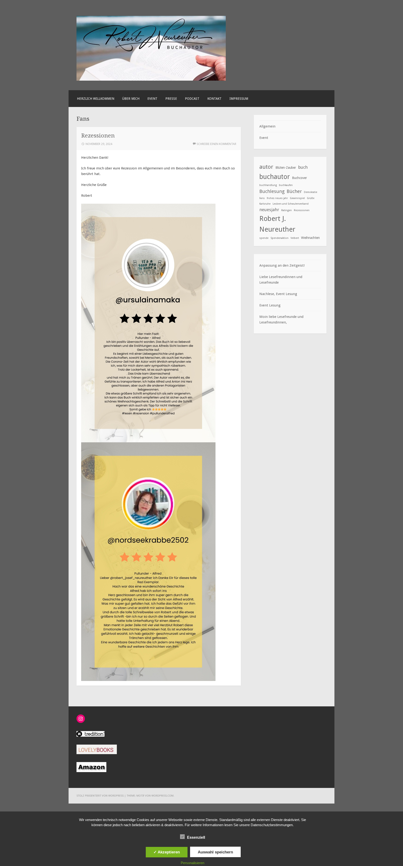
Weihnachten (310, 238)
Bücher (294, 191)
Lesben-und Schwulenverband (291, 203)
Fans (262, 198)
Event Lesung (270, 305)
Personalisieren (192, 863)
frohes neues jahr (277, 198)
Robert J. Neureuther (277, 224)
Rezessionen (98, 135)
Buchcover (299, 178)
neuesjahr (269, 209)
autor (266, 166)
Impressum (238, 98)
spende (263, 238)
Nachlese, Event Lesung (278, 294)
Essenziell (196, 837)
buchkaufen (286, 185)
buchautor (274, 177)
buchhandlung (268, 185)
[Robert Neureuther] (151, 79)
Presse (171, 98)
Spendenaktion (279, 238)
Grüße (310, 198)
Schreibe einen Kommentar (216, 144)
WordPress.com (162, 795)
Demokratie (310, 192)
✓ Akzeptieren (166, 852)
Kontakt (214, 98)
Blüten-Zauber (285, 167)
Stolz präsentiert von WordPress (100, 795)
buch (303, 167)
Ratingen (286, 210)
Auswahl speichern (215, 852)
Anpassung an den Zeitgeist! (282, 265)
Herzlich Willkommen (95, 98)
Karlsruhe (265, 203)
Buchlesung (272, 191)
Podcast (192, 98)
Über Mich (130, 98)
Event (152, 98)
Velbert (295, 238)
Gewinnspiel (297, 198)
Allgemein (267, 126)
